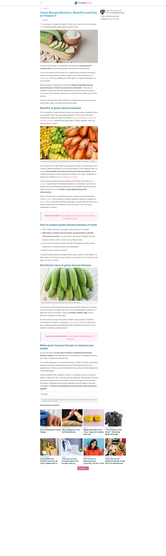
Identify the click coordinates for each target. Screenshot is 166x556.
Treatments (44, 428)
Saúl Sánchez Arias (118, 12)
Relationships (44, 457)
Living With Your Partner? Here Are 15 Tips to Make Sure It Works (48, 461)
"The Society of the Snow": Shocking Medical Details (113, 432)
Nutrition (46, 8)
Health (64, 457)
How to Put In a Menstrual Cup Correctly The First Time (93, 461)
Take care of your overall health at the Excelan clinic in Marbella (70, 461)
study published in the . (67, 177)
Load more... (83, 468)
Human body (87, 457)
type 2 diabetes (45, 202)
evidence (49, 199)
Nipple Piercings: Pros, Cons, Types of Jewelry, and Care (93, 432)
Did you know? (66, 428)
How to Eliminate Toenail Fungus (50, 431)
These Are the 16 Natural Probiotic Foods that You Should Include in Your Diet (115, 461)
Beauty (85, 428)
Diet (41, 8)
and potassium (75, 322)
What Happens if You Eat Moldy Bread (71, 431)
